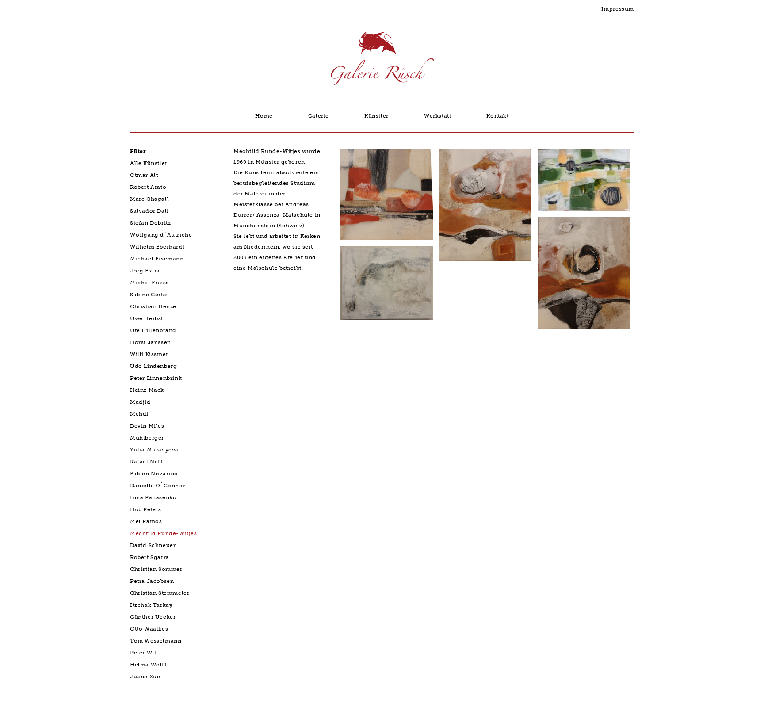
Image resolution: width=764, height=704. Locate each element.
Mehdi (139, 414)
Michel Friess (149, 282)
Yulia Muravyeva (154, 450)
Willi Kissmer (149, 354)
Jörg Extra (145, 271)
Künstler (376, 116)
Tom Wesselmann (155, 641)
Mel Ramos (146, 521)
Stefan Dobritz (150, 223)
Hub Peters (145, 509)
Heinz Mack (147, 390)
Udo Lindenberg (153, 366)
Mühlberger (147, 438)
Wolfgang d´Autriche (161, 235)
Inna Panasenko (153, 497)
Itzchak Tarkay (151, 605)
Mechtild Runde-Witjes (163, 533)
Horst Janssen (150, 342)
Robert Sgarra (149, 557)
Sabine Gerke (149, 294)
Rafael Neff (146, 462)
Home (263, 116)
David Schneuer (153, 545)
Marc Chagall (149, 199)
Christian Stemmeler (159, 593)
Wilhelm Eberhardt (157, 247)
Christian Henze (153, 306)
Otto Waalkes (149, 629)
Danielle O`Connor (157, 485)
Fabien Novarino (154, 474)
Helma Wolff (148, 665)
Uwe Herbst (146, 318)
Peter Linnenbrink (156, 378)
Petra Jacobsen (152, 581)
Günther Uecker (153, 617)
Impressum (617, 9)
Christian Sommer (156, 569)
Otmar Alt (144, 175)
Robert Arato (148, 187)
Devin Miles (147, 426)
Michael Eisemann (157, 259)
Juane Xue (145, 676)
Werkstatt (437, 116)
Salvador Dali (149, 211)
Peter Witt (144, 653)
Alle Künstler (149, 163)
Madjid (140, 402)
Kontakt (497, 116)
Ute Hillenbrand (153, 330)
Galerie (318, 116)
